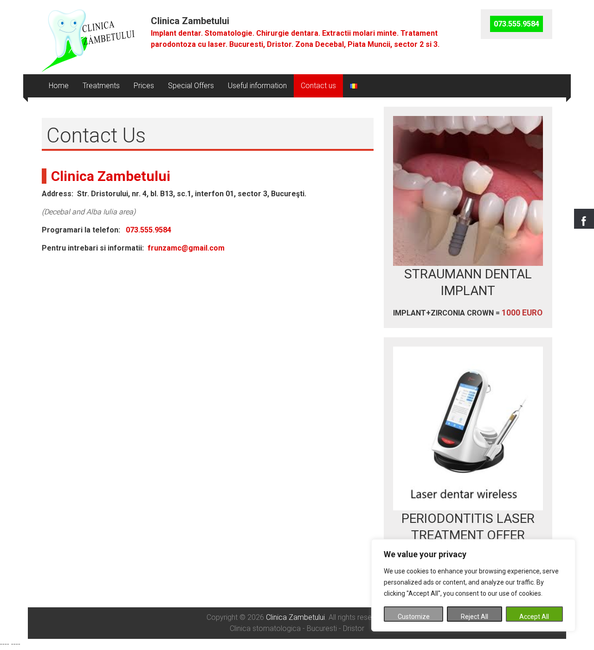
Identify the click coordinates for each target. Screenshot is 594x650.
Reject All (474, 616)
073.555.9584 (148, 229)
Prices (144, 85)
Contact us (318, 85)
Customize (414, 616)
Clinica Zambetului (190, 20)
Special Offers (191, 85)
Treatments (101, 85)
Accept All (534, 616)
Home (59, 85)
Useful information (257, 85)
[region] (473, 585)
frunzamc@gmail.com (186, 248)
